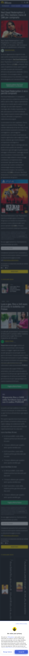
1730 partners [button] (10, 637)
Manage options (7, 652)
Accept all (21, 652)
